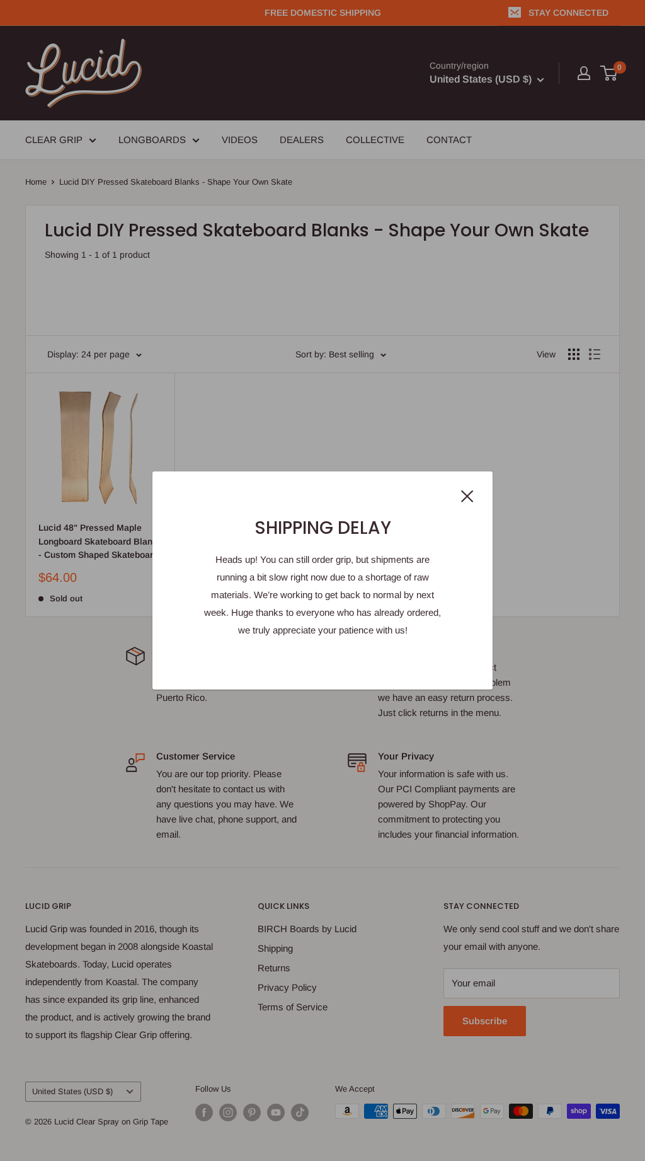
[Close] (467, 495)
